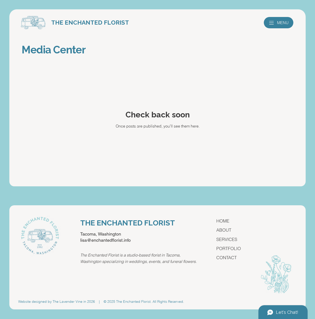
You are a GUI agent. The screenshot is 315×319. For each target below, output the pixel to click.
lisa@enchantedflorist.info (105, 240)
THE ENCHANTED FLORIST (90, 22)
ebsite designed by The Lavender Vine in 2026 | (62, 301)
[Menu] (271, 22)
